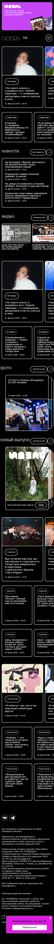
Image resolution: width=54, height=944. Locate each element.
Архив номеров (41, 505)
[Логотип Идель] (11, 39)
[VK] (4, 818)
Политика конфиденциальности (17, 908)
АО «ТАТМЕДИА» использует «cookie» (20, 899)
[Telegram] (12, 818)
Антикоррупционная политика (16, 893)
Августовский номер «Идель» (20, 505)
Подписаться (29, 927)
